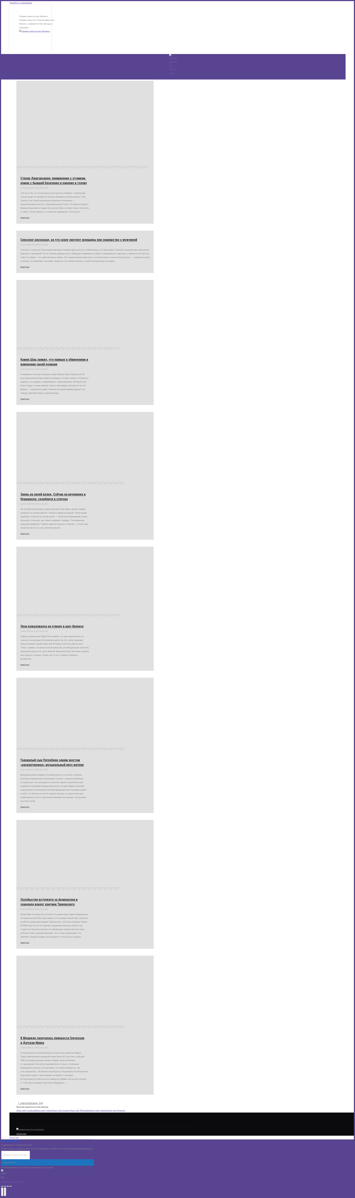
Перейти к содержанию (20, 3)
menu (171, 73)
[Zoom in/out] (10, 1186)
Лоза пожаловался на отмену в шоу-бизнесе (52, 626)
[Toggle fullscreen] (8, 1186)
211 (25, 1103)
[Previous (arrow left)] (2, 1191)
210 (22, 1103)
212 (28, 1103)
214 (35, 1103)
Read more (25, 218)
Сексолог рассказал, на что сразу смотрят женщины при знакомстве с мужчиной (79, 240)
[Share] (5, 1186)
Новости (24, 188)
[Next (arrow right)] (5, 1191)
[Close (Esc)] (2, 1186)
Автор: (33, 188)
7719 (40, 1103)
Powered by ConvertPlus (13, 1182)
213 (32, 1103)
